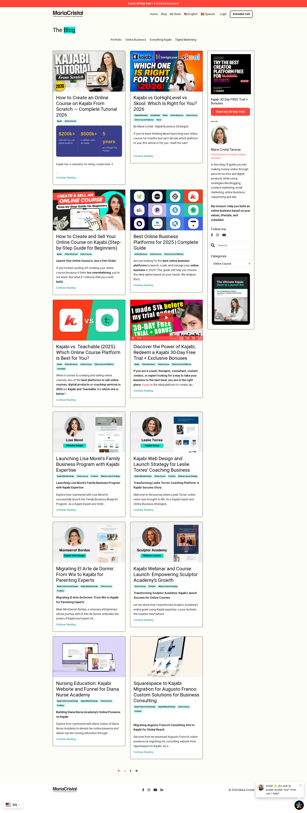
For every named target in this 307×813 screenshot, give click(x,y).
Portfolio (116, 39)
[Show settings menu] (194, 338)
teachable (61, 369)
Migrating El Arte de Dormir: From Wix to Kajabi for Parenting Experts (85, 574)
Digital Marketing (185, 39)
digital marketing (141, 115)
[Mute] (188, 338)
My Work (175, 14)
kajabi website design (65, 476)
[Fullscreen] (200, 338)
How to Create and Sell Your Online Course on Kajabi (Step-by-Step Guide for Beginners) (88, 242)
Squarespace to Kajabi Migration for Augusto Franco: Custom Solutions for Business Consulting (166, 691)
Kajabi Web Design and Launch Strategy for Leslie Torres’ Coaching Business (162, 464)
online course (70, 121)
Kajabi (146, 384)
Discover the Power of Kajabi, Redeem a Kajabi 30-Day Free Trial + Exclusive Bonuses (165, 352)
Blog (164, 14)
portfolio (94, 476)
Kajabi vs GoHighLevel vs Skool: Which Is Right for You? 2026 (165, 103)
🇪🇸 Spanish (208, 14)
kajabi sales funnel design (67, 586)
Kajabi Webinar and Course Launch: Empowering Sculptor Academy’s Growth (166, 574)
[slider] (160, 338)
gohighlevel (155, 115)
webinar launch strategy (110, 476)
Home (154, 14)
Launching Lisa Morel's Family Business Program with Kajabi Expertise (88, 464)
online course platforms (144, 120)
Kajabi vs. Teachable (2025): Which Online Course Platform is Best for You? (88, 352)
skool (159, 120)
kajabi (59, 121)
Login (223, 14)
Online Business (135, 39)
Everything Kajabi (161, 39)
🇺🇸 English (190, 14)
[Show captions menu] (181, 338)
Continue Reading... (66, 177)
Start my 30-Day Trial (230, 111)
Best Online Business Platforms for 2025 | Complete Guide (166, 242)
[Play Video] (133, 338)
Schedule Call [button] (241, 14)
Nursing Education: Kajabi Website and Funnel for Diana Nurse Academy (87, 689)
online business (176, 115)
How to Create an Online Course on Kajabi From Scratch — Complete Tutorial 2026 (86, 106)
